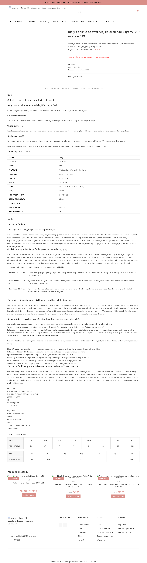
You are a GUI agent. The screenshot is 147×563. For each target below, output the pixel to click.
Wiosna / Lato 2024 (82, 70)
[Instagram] (65, 525)
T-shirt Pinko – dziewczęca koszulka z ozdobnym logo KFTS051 (118, 485)
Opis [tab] (46, 88)
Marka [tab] (75, 88)
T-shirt (78, 67)
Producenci (108, 22)
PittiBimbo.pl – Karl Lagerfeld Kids (27, 341)
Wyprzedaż (93, 22)
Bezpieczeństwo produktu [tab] (92, 88)
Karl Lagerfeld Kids (75, 77)
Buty (55, 22)
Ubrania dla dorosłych (73, 22)
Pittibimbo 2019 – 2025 (60, 561)
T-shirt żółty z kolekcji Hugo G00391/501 (29, 483)
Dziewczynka (16, 22)
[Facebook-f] (60, 525)
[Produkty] (138, 31)
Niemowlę (44, 22)
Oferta (100, 517)
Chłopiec (31, 22)
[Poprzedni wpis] (134, 31)
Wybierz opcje (28, 495)
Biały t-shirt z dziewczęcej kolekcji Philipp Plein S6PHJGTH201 (73, 485)
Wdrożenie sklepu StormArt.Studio (83, 561)
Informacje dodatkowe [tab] (60, 88)
